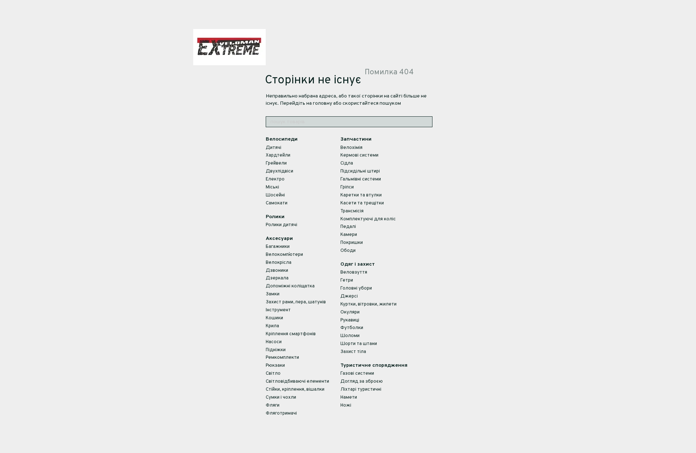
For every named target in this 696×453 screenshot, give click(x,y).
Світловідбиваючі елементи (297, 382)
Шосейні (275, 195)
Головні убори (356, 288)
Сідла (346, 163)
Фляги (272, 405)
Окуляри (350, 312)
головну (322, 103)
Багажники (278, 247)
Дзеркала (277, 278)
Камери (348, 235)
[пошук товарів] (426, 121)
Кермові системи (359, 155)
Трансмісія (352, 211)
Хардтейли (278, 155)
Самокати (276, 203)
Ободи (348, 251)
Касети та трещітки (362, 203)
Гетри (346, 280)
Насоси (274, 342)
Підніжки (276, 350)
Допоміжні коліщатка (290, 286)
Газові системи (357, 374)
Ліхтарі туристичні (360, 389)
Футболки (351, 328)
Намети (348, 397)
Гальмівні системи (360, 179)
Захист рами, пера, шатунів (296, 302)
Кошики (274, 318)
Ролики (275, 217)
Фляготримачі (281, 413)
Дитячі (273, 148)
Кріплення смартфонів (291, 334)
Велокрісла (278, 263)
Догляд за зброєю (361, 382)
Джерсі (349, 296)
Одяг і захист (357, 264)
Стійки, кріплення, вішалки (295, 389)
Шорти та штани (358, 344)
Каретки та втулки (361, 195)
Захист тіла (353, 352)
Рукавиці (349, 320)
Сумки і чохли (281, 397)
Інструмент (278, 310)
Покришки (351, 243)
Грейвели (276, 163)
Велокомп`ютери (284, 255)
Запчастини (356, 139)
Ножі (345, 405)
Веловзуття (353, 272)
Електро (275, 179)
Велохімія (351, 148)
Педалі (348, 227)
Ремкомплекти (282, 358)
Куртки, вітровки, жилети (368, 304)
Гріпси (347, 187)
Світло (273, 374)
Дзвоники (277, 271)
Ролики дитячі (281, 225)
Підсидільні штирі (360, 171)
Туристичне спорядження (373, 365)
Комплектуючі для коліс (368, 219)
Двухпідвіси (279, 171)
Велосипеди (282, 139)
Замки (272, 294)
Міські (272, 187)
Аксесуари (279, 239)
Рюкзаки (275, 366)
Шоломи (350, 336)
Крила (272, 326)
